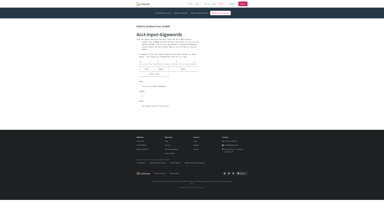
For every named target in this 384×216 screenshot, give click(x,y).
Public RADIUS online (200, 13)
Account (196, 149)
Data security (174, 173)
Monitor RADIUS (181, 13)
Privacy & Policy (159, 173)
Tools (221, 4)
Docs (197, 4)
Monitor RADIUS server (158, 163)
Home (190, 4)
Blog (214, 4)
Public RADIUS (175, 163)
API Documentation (171, 149)
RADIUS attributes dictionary (194, 163)
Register (232, 4)
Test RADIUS (141, 163)
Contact (167, 145)
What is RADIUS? (142, 149)
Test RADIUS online (163, 13)
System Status (170, 153)
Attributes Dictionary (220, 13)
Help (166, 141)
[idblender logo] (143, 4)
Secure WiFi (140, 141)
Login (195, 141)
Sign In (242, 4)
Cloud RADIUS (141, 145)
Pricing (207, 4)
